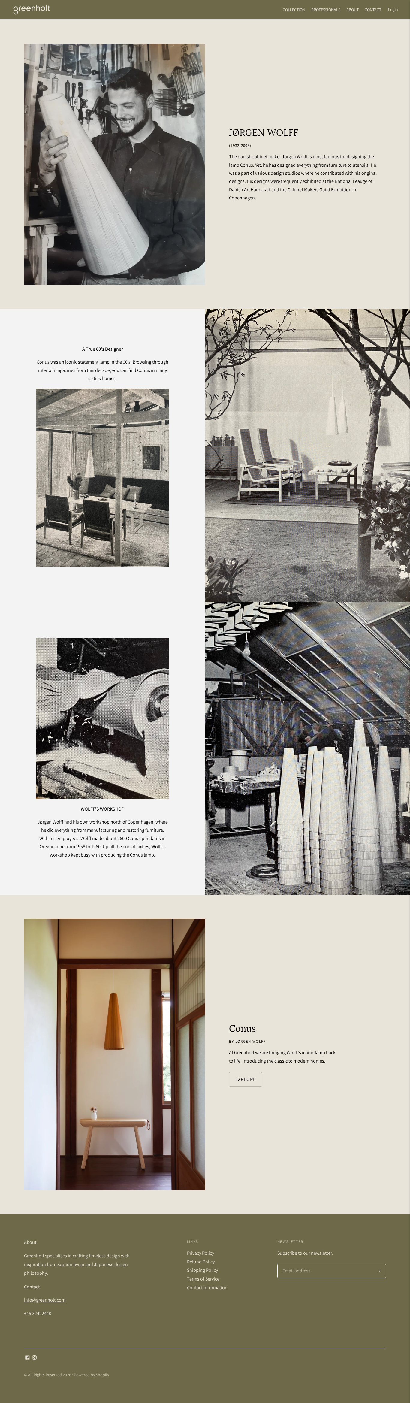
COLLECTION (294, 9)
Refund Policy (201, 1262)
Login (393, 9)
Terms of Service (203, 1279)
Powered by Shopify (91, 1374)
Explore (245, 1079)
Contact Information (207, 1287)
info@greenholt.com (44, 1300)
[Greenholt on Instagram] (34, 1358)
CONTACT (373, 9)
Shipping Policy (202, 1270)
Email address (295, 1264)
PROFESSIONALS (325, 9)
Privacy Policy (200, 1253)
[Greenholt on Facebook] (27, 1358)
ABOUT (352, 9)
